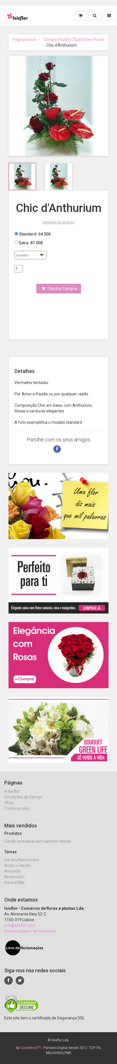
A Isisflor (12, 791)
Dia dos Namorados (21, 860)
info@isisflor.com (19, 925)
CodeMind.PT (30, 1048)
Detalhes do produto (58, 222)
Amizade (12, 871)
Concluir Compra (62, 288)
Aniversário (14, 877)
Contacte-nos (16, 808)
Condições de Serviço (23, 797)
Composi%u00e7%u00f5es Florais (74, 39)
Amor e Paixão (17, 865)
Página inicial (24, 39)
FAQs (9, 802)
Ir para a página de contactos (30, 931)
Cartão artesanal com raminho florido (37, 841)
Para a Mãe (14, 882)
